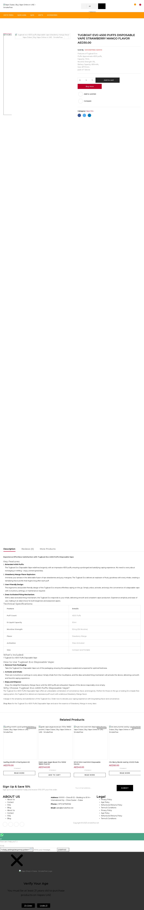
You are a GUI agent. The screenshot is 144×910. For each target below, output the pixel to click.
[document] (72, 881)
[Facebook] (79, 115)
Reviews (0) (27, 549)
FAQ (9, 805)
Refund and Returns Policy (111, 805)
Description (9, 549)
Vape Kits (15, 23)
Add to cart (109, 80)
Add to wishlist (90, 94)
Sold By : (81, 50)
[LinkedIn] (89, 115)
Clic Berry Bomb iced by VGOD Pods (124, 762)
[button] (138, 6)
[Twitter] (84, 115)
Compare (87, 101)
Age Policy (105, 802)
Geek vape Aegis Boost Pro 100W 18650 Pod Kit (52, 763)
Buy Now (90, 86)
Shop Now (7, 704)
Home (5, 23)
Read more (19, 773)
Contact (10, 802)
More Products (48, 549)
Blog (9, 808)
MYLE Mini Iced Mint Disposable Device (87, 763)
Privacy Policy (106, 799)
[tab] (9, 549)
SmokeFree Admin (93, 50)
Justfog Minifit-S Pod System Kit (16, 762)
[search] (102, 6)
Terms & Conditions (108, 808)
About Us (11, 799)
